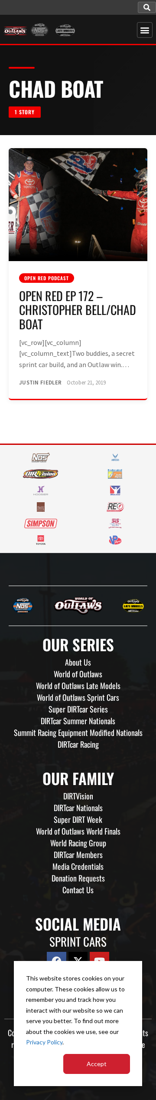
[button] (147, 7)
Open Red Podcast (46, 278)
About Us (78, 662)
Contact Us (78, 889)
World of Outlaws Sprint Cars (78, 697)
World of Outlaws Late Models (78, 685)
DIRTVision (78, 796)
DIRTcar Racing (78, 744)
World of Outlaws (78, 673)
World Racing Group (78, 842)
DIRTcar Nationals (78, 807)
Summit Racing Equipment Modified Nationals (78, 732)
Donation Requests (78, 878)
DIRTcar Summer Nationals (78, 720)
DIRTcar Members (78, 854)
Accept (97, 1063)
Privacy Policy (44, 1042)
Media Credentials (78, 866)
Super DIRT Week (78, 819)
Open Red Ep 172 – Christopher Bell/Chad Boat (77, 309)
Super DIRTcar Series (78, 709)
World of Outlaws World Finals (78, 831)
